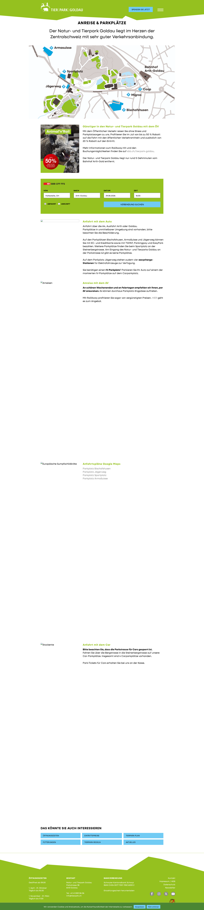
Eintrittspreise (91, 835)
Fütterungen (49, 842)
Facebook (152, 894)
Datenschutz (169, 884)
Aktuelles (131, 842)
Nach (76, 190)
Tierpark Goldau (62, 7)
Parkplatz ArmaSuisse (95, 478)
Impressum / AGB (167, 881)
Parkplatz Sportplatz (94, 475)
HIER (154, 297)
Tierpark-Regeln (92, 842)
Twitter (166, 894)
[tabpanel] (102, 82)
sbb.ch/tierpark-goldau (140, 151)
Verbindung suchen (132, 204)
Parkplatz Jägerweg (94, 471)
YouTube (173, 894)
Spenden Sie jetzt (141, 9)
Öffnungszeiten (51, 835)
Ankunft (65, 204)
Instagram (159, 894)
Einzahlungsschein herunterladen (119, 890)
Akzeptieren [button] (139, 907)
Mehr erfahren (153, 907)
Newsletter (170, 887)
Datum (107, 190)
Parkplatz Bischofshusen (96, 468)
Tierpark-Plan (133, 835)
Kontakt (171, 878)
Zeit (136, 190)
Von (46, 190)
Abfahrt (51, 204)
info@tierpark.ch (74, 895)
